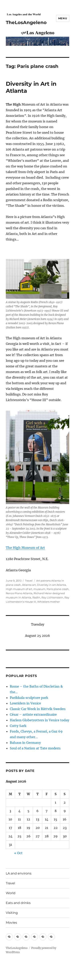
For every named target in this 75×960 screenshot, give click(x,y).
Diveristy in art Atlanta (51, 584)
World (10, 893)
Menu (62, 18)
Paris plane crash (58, 589)
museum (39, 589)
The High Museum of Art (25, 548)
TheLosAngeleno (26, 22)
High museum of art (19, 589)
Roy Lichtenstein (52, 597)
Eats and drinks (18, 903)
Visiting (12, 913)
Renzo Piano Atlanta (19, 593)
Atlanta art (29, 584)
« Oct (18, 853)
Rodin (36, 597)
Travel (29, 580)
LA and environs (18, 873)
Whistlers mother (48, 601)
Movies (11, 922)
